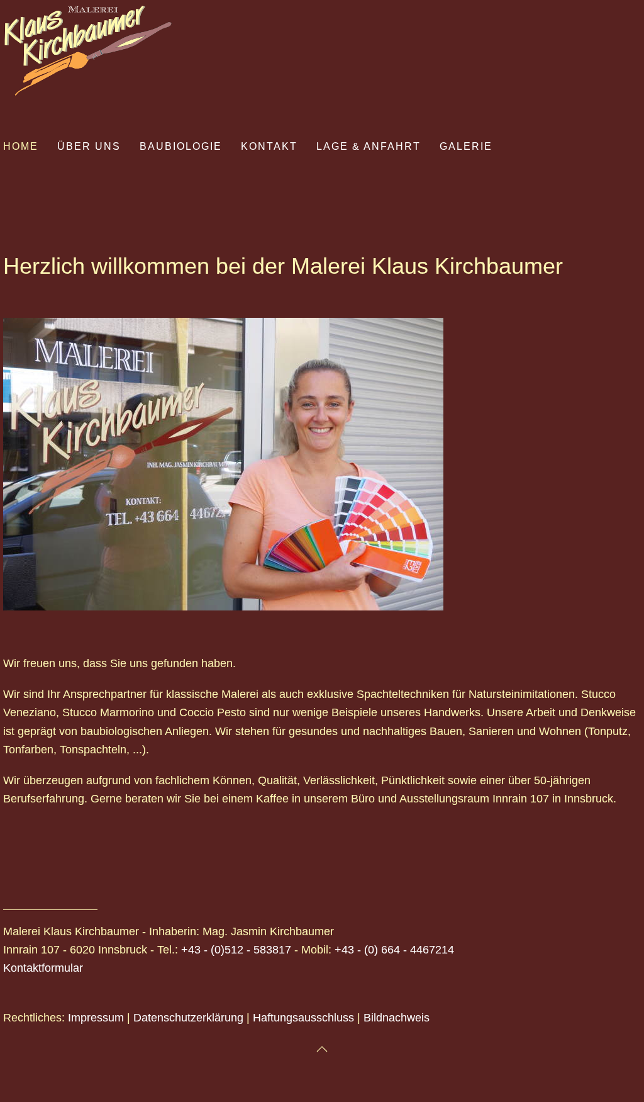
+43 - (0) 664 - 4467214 (394, 949)
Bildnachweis (397, 1017)
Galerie (466, 146)
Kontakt (269, 146)
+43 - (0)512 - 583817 (236, 949)
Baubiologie (181, 146)
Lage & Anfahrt (368, 146)
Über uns (89, 146)
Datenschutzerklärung (188, 1017)
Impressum (96, 1017)
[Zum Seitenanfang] (322, 1049)
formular (62, 968)
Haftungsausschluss (303, 1017)
